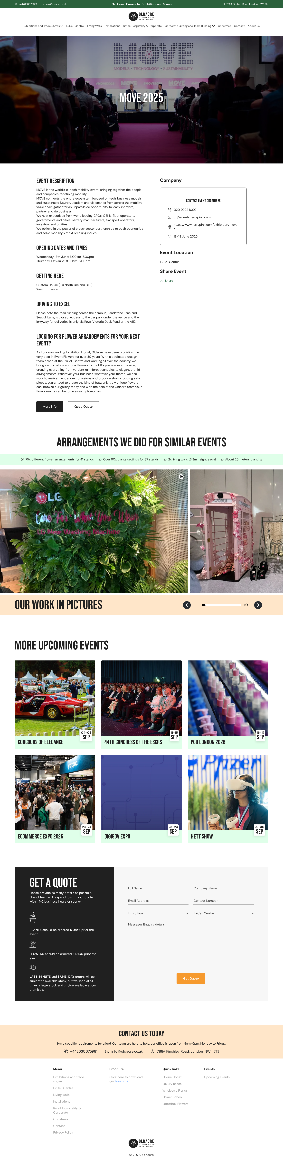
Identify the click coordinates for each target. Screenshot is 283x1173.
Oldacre (148, 1155)
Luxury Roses (172, 1084)
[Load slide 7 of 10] (227, 605)
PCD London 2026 (208, 742)
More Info (50, 407)
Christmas (60, 1119)
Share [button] (169, 281)
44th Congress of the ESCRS (133, 742)
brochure (121, 1081)
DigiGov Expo (117, 836)
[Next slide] (258, 605)
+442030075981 (28, 4)
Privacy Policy (63, 1132)
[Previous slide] (187, 605)
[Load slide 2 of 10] (207, 605)
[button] (43, 27)
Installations (61, 1101)
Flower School (172, 1097)
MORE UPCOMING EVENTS (62, 646)
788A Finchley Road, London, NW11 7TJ (247, 4)
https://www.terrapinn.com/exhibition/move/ (205, 227)
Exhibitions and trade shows (68, 1079)
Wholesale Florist (174, 1090)
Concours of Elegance (40, 742)
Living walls (61, 1095)
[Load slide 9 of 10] (235, 605)
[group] (94, 531)
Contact (59, 1126)
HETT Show (202, 836)
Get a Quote (83, 407)
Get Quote (191, 978)
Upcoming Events (217, 1077)
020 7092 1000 (185, 210)
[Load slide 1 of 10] (204, 605)
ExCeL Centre (63, 1088)
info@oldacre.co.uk (56, 4)
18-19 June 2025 (186, 236)
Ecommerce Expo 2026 (40, 836)
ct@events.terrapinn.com (192, 217)
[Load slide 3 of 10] (211, 605)
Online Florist (171, 1077)
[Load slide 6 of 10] (223, 605)
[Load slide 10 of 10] (239, 605)
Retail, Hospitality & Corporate (67, 1110)
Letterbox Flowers (175, 1104)
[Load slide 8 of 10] (231, 605)
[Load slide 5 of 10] (219, 605)
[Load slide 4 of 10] (215, 605)
